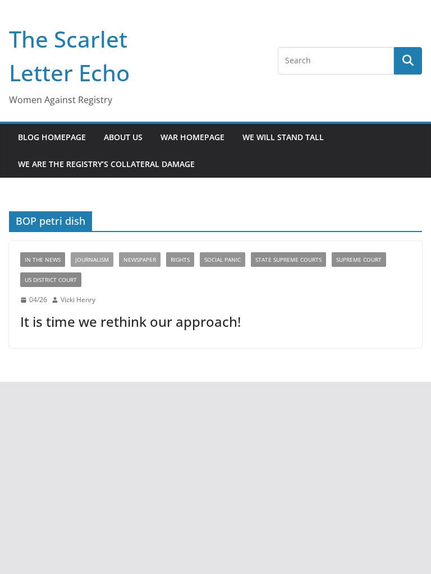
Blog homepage (52, 137)
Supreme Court (359, 259)
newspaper (139, 259)
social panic (222, 259)
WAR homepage (192, 137)
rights (180, 259)
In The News (43, 259)
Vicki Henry (78, 299)
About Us (123, 137)
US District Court (51, 280)
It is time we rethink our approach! (130, 321)
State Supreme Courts (288, 259)
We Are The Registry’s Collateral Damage (106, 164)
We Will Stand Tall (283, 137)
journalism (92, 259)
